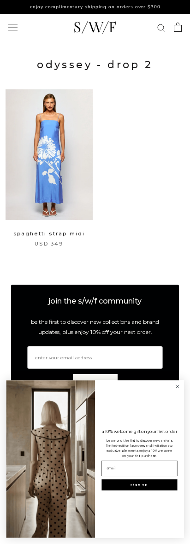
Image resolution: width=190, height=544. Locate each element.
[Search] (161, 27)
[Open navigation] (13, 27)
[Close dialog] (177, 386)
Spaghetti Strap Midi (49, 233)
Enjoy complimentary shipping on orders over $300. (93, 7)
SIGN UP (139, 484)
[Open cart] (178, 27)
